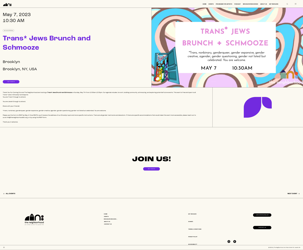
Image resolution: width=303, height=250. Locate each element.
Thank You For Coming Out (12, 92)
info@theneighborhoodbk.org (17, 117)
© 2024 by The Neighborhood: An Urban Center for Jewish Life (284, 247)
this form (13, 115)
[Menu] (295, 3)
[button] (287, 3)
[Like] (228, 241)
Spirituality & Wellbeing (8, 30)
